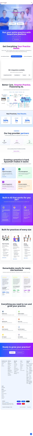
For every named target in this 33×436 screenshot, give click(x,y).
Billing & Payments (9, 392)
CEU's (21, 392)
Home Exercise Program (30, 391)
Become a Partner (16, 174)
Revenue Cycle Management (10, 394)
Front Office (9, 388)
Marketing (15, 386)
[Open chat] (31, 434)
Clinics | (16, 36)
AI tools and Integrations (16, 56)
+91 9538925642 (6, 425)
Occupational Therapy (16, 394)
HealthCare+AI (4, 385)
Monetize (3, 389)
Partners (3, 419)
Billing (15, 390)
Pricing (3, 415)
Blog (20, 386)
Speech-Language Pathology (16, 396)
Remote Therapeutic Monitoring (31, 393)
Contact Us (3, 420)
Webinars (21, 389)
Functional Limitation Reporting (30, 405)
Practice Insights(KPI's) (26, 56)
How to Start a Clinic (27, 398)
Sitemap (3, 421)
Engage (3, 386)
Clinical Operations (9, 390)
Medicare (27, 396)
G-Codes (30, 398)
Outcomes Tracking (30, 388)
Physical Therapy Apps (30, 396)
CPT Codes (27, 391)
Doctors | (13, 36)
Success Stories (22, 393)
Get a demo (12, 375)
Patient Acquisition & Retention (9, 386)
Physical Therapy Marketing (27, 403)
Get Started (3, 410)
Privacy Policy (29, 430)
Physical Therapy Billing (27, 401)
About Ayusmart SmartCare (4, 414)
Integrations (9, 398)
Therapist (15, 389)
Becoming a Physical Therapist (27, 388)
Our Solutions (20, 23)
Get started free (16, 39)
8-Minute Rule (27, 394)
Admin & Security (10, 395)
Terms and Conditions (23, 430)
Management (16, 391)
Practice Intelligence (9, 397)
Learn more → (5, 99)
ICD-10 (27, 392)
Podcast (21, 391)
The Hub (21, 385)
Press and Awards (4, 416)
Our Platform (12, 23)
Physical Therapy (16, 392)
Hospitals (19, 36)
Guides (21, 390)
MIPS (30, 403)
